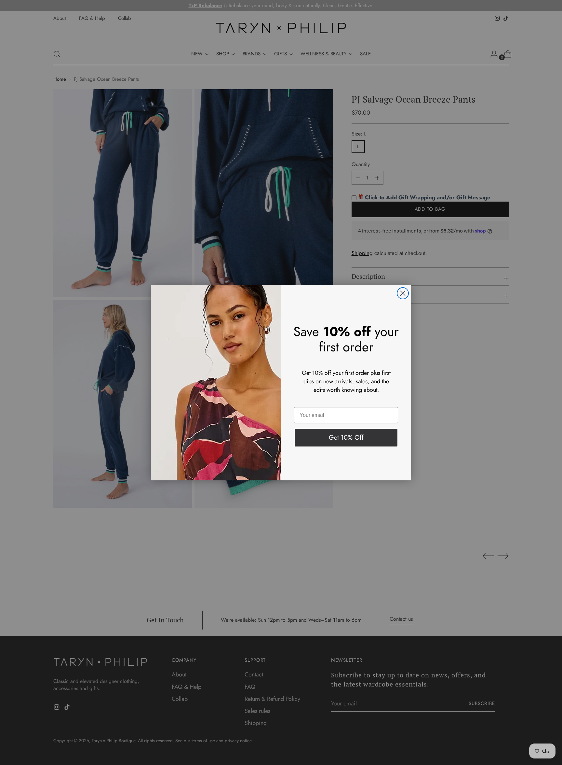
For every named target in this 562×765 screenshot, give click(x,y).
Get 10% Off (346, 437)
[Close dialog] (402, 293)
